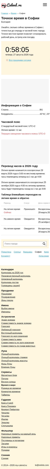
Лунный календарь (10, 354)
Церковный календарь (12, 279)
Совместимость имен (11, 339)
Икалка (4, 419)
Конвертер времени (10, 391)
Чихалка (5, 413)
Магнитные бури (9, 375)
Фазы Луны (6, 364)
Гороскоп (5, 326)
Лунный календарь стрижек (14, 357)
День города (7, 300)
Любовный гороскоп (11, 330)
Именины (5, 312)
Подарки (5, 450)
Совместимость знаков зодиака (16, 323)
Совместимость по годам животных (18, 346)
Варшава (27, 252)
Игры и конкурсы (9, 447)
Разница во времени (11, 388)
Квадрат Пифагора (10, 409)
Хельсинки (44, 256)
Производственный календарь (15, 276)
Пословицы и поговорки (12, 440)
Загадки (5, 444)
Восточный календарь (11, 333)
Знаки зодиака (8, 320)
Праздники (6, 294)
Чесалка (5, 416)
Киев (46, 252)
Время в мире (8, 385)
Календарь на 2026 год (12, 273)
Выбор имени (7, 308)
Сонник (4, 458)
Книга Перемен (8, 406)
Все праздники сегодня (20, 60)
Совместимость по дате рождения (17, 343)
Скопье (17, 252)
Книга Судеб (7, 403)
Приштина (6, 252)
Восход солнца (8, 382)
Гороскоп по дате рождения (14, 336)
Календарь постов (10, 282)
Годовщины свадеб (10, 286)
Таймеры (5, 395)
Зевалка (5, 422)
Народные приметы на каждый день (18, 434)
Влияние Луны (8, 367)
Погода (4, 379)
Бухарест (5, 256)
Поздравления (8, 297)
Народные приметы (10, 437)
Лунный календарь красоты (14, 361)
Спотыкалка (7, 426)
